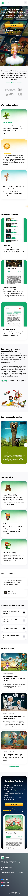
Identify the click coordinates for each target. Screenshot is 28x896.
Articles (3, 869)
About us (3, 875)
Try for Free (14, 804)
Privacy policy (11, 893)
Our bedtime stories (6, 867)
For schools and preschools (8, 872)
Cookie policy (17, 893)
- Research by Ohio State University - (14, 82)
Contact (21, 872)
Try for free (14, 25)
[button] (25, 2)
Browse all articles (14, 766)
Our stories (4, 380)
